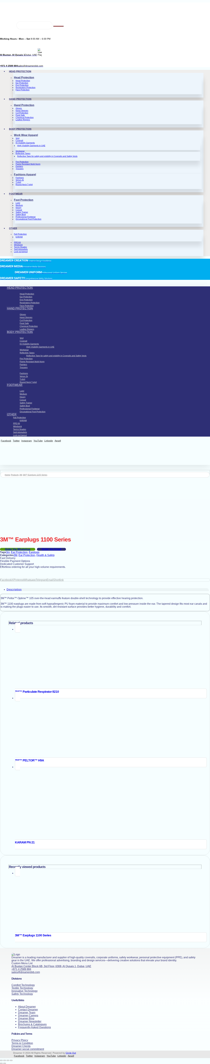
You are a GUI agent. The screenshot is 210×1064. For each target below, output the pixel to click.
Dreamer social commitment (27, 1049)
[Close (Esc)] (11, 1060)
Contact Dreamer (28, 1009)
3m (8, 552)
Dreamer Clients (21, 1046)
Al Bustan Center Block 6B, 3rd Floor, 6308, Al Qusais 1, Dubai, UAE (51, 966)
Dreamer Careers (28, 1015)
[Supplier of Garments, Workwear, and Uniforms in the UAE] (15, 15)
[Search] (58, 26)
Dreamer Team (26, 1012)
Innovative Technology (24, 991)
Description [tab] (14, 589)
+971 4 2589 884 (21, 969)
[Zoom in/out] (1, 1060)
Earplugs (34, 552)
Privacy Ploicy (19, 1040)
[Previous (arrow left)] (1, 1063)
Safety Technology (22, 993)
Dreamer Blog (26, 1018)
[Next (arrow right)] (4, 1063)
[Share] (8, 1060)
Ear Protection (19, 552)
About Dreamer (27, 1006)
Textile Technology (22, 988)
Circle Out (71, 1053)
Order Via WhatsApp (17, 549)
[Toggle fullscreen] (4, 1060)
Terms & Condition (22, 1043)
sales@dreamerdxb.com (25, 972)
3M (15, 555)
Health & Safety (45, 555)
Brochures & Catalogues (32, 1024)
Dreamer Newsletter (29, 1021)
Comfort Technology (23, 985)
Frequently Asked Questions (34, 1027)
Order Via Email (51, 549)
